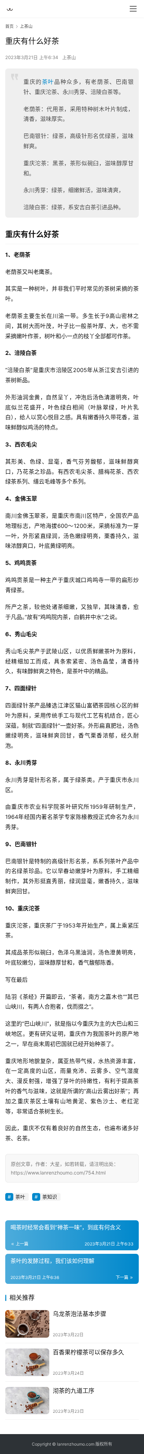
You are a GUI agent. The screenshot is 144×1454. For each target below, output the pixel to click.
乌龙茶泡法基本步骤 (79, 1313)
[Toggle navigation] (133, 8)
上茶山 (69, 57)
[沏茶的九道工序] (27, 1401)
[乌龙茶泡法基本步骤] (27, 1324)
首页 (9, 26)
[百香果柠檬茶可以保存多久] (27, 1362)
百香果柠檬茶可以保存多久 (88, 1352)
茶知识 (49, 1197)
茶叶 (48, 81)
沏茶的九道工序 (73, 1390)
